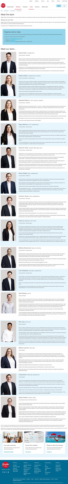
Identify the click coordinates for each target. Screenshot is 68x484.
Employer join (58, 466)
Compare (46, 466)
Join (59, 5)
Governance (37, 479)
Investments (25, 6)
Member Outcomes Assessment (45, 479)
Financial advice (12, 10)
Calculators (15, 465)
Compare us (49, 451)
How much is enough (27, 467)
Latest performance (37, 465)
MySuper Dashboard (37, 471)
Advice (31, 6)
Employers (37, 1)
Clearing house (58, 465)
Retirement (18, 6)
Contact (53, 1)
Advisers (30, 1)
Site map (56, 479)
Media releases (15, 469)
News (48, 1)
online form (13, 40)
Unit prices (36, 466)
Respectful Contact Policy (17, 480)
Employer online (58, 468)
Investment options (37, 469)
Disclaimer (28, 479)
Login (64, 5)
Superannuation (10, 6)
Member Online (45, 6)
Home (1, 10)
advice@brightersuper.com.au (16, 38)
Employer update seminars (58, 470)
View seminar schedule (8, 451)
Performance (36, 472)
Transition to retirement (26, 471)
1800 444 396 (12, 41)
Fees (46, 470)
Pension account (26, 469)
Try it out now (28, 451)
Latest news (15, 468)
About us (42, 1)
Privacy (52, 479)
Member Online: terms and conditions (19, 479)
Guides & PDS (15, 471)
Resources (37, 6)
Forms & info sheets (16, 466)
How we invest (36, 468)
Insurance (46, 473)
